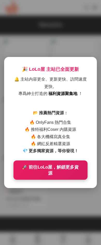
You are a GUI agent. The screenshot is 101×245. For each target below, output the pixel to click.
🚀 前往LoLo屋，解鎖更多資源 (50, 170)
